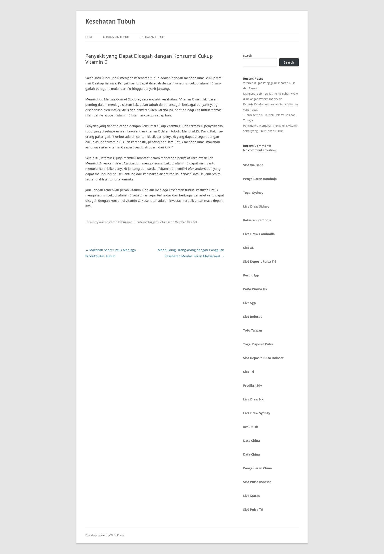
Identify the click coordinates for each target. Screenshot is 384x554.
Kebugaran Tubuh (116, 37)
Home (89, 37)
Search (247, 56)
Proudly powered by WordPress (104, 535)
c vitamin (164, 222)
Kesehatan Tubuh (110, 21)
